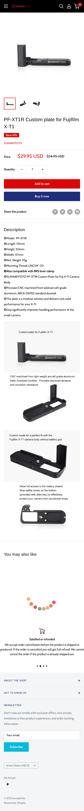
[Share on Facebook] (55, 212)
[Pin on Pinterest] (62, 212)
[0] (76, 6)
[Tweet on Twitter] (70, 212)
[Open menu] (6, 6)
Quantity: (9, 169)
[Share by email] (77, 212)
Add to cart (42, 184)
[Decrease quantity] (22, 169)
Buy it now (42, 196)
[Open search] (61, 6)
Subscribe (16, 747)
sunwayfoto (13, 143)
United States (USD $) (17, 765)
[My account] (69, 6)
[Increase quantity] (42, 169)
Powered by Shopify (15, 802)
